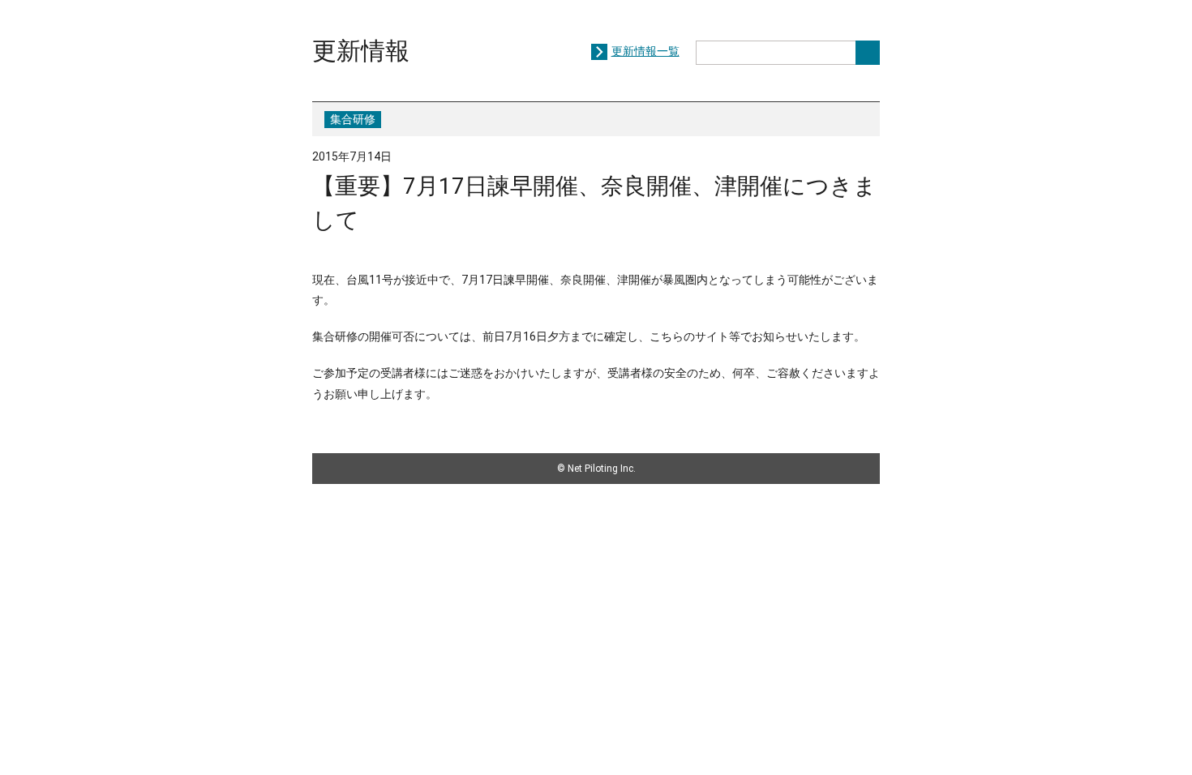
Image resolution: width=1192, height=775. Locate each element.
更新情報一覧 (645, 51)
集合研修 (352, 119)
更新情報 (360, 50)
